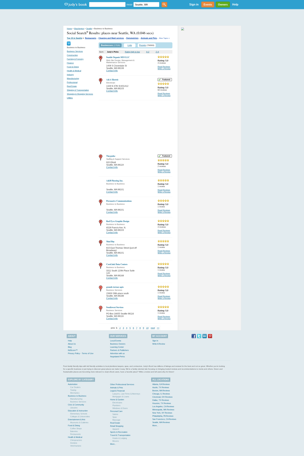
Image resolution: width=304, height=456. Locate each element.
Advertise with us (117, 353)
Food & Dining (73, 67)
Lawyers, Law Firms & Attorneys (126, 394)
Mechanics (75, 393)
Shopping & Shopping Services (80, 94)
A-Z (147, 52)
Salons (115, 414)
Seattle (89, 29)
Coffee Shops (76, 428)
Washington (79, 29)
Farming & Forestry (75, 59)
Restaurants (90, 38)
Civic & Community (76, 405)
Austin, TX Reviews (160, 387)
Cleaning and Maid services (111, 38)
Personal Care (116, 411)
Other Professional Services (122, 384)
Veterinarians (75, 446)
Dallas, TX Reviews (160, 400)
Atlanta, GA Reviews (161, 384)
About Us (72, 344)
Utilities (70, 98)
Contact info (112, 70)
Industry (70, 75)
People (142, 45)
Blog (70, 347)
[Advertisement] (152, 18)
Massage (116, 420)
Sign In (155, 341)
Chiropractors (76, 440)
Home (69, 29)
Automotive (72, 384)
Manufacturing (73, 78)
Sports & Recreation (118, 432)
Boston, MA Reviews (161, 391)
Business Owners (117, 344)
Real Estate (72, 86)
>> (158, 328)
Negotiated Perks (117, 356)
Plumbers (116, 405)
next (153, 328)
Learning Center (117, 347)
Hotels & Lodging (119, 438)
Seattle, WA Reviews (161, 422)
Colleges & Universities (80, 416)
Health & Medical (74, 71)
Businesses (107, 45)
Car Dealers (75, 387)
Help (235, 4)
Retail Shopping (116, 426)
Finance (70, 63)
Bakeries (74, 431)
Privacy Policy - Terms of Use (80, 353)
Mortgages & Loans (120, 397)
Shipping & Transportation (78, 90)
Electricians (117, 403)
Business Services (75, 51)
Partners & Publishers (119, 350)
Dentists (73, 443)
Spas (114, 417)
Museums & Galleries (79, 422)
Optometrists (132, 38)
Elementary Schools (78, 414)
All (69, 43)
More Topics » (164, 38)
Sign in (194, 4)
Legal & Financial (117, 391)
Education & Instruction (78, 411)
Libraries (74, 408)
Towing (73, 390)
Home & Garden (117, 400)
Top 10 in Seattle (74, 38)
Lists (130, 45)
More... (113, 444)
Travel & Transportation (120, 435)
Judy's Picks (113, 52)
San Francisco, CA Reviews (164, 419)
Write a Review (164, 69)
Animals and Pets (149, 38)
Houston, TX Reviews (161, 403)
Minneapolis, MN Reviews (163, 410)
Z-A (157, 52)
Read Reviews (164, 67)
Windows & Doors (120, 408)
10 (147, 328)
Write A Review (158, 344)
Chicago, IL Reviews (161, 394)
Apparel (115, 429)
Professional (72, 82)
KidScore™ (73, 350)
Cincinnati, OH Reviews (162, 397)
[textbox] (107, 4)
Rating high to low (132, 52)
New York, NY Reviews (162, 413)
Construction (72, 55)
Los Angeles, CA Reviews (163, 406)
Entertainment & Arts (76, 419)
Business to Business (77, 396)
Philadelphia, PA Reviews (162, 416)
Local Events (115, 341)
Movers (115, 441)
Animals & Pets (116, 388)
